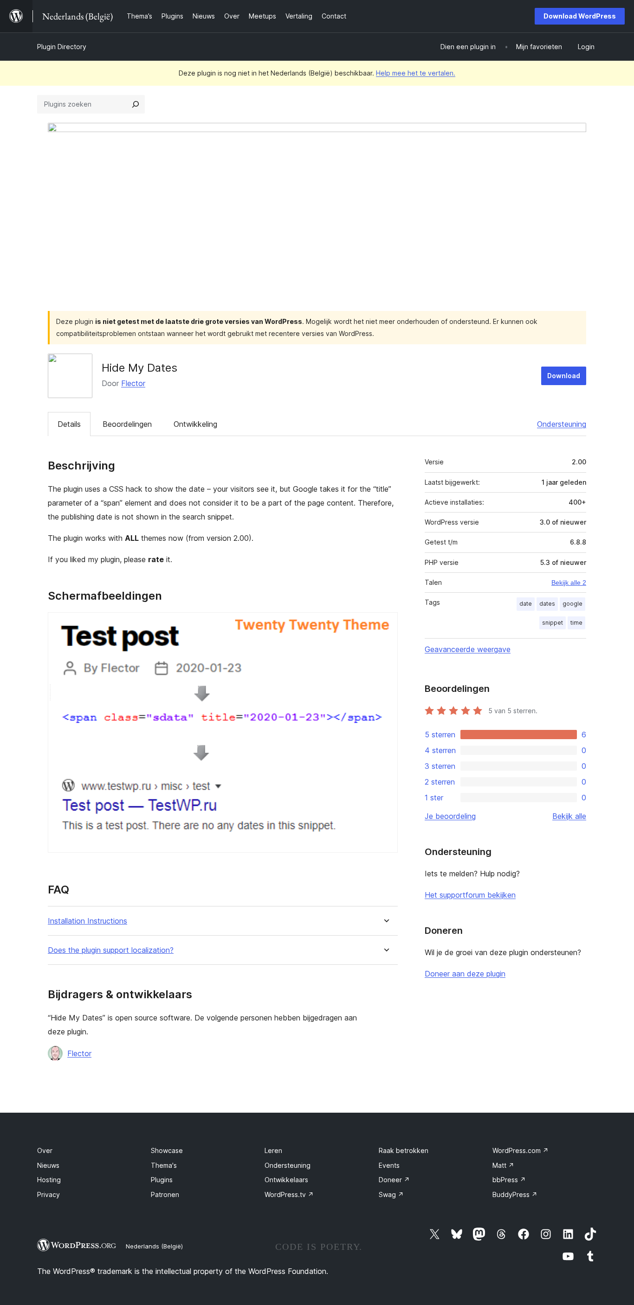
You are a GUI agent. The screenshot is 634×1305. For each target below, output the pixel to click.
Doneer (394, 1180)
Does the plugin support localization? (111, 950)
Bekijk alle (569, 816)
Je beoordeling (450, 816)
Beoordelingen (127, 424)
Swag (391, 1194)
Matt (503, 1165)
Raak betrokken (403, 1150)
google (572, 603)
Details (69, 424)
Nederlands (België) (154, 1246)
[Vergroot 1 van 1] (385, 624)
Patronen (165, 1194)
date (525, 603)
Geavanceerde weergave (468, 649)
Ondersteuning (561, 424)
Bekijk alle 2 (568, 582)
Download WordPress (579, 16)
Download (563, 376)
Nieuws (48, 1165)
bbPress (509, 1180)
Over (44, 1150)
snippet (552, 622)
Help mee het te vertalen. (415, 73)
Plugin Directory (61, 47)
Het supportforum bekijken (470, 895)
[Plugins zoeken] (135, 104)
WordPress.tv (289, 1194)
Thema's (164, 1165)
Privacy (48, 1194)
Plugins (162, 1180)
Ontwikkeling (195, 424)
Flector (133, 383)
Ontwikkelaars (286, 1180)
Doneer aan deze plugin (465, 973)
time (576, 622)
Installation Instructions (87, 921)
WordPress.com (520, 1150)
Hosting (49, 1180)
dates (547, 603)
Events (389, 1165)
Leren (273, 1150)
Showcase (167, 1150)
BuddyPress (514, 1194)
